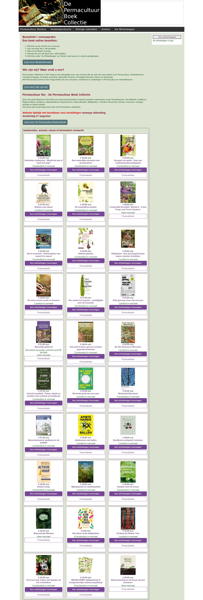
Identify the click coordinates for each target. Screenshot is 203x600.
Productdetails (43, 175)
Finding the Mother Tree (128, 533)
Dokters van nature (44, 207)
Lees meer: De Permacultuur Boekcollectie (45, 122)
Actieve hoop (43, 487)
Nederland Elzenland (128, 393)
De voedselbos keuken (86, 207)
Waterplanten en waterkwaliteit (85, 487)
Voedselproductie (61, 29)
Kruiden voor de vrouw (128, 487)
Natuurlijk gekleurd (44, 347)
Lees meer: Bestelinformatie (38, 62)
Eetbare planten (85, 253)
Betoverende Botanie (44, 533)
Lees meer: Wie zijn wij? (36, 87)
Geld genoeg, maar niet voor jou (128, 300)
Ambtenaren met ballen (86, 440)
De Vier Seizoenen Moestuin (128, 347)
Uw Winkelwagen (125, 29)
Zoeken (106, 29)
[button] (193, 590)
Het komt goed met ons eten (85, 393)
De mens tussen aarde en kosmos (44, 300)
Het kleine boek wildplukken (85, 533)
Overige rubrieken (86, 29)
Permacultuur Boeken (33, 29)
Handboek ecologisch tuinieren (128, 440)
